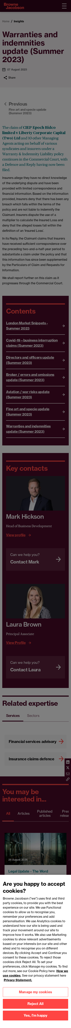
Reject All (35, 1004)
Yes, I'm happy (36, 1015)
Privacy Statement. (18, 980)
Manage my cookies (35, 992)
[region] (35, 951)
